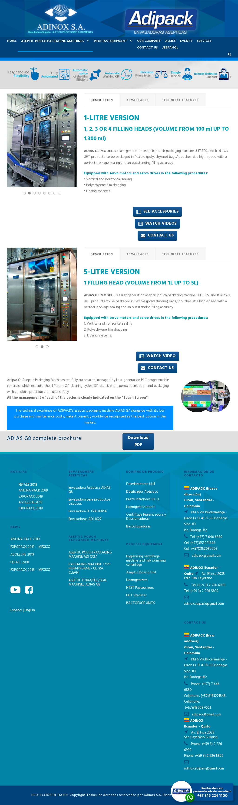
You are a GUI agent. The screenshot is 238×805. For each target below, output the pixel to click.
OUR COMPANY (149, 41)
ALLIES (170, 41)
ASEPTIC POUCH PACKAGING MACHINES (52, 41)
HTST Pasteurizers (140, 588)
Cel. (186, 543)
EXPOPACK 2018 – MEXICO (30, 570)
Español (16, 610)
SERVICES (204, 41)
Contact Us (147, 47)
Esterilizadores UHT (140, 484)
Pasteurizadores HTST (143, 499)
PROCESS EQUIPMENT (110, 41)
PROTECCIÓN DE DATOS (50, 795)
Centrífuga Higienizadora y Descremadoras (146, 517)
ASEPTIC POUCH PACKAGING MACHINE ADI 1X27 (90, 554)
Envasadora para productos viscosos (89, 502)
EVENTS (186, 41)
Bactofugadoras (138, 526)
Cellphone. (192, 696)
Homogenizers (137, 580)
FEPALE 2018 (28, 485)
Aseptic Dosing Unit (141, 572)
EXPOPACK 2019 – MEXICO (30, 547)
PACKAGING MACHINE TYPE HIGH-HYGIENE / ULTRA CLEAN (89, 568)
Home (12, 41)
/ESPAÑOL (170, 47)
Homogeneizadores (140, 507)
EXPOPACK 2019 (31, 496)
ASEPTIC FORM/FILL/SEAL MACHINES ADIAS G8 (88, 582)
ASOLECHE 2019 (30, 502)
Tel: (193, 537)
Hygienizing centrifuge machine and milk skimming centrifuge (146, 561)
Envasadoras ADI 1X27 (85, 519)
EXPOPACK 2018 (31, 508)
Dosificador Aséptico (142, 492)
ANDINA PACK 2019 (33, 490)
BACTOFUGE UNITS (140, 603)
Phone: (196, 684)
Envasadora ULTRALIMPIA (88, 511)
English (30, 610)
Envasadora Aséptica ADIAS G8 (90, 490)
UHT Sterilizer (136, 595)
